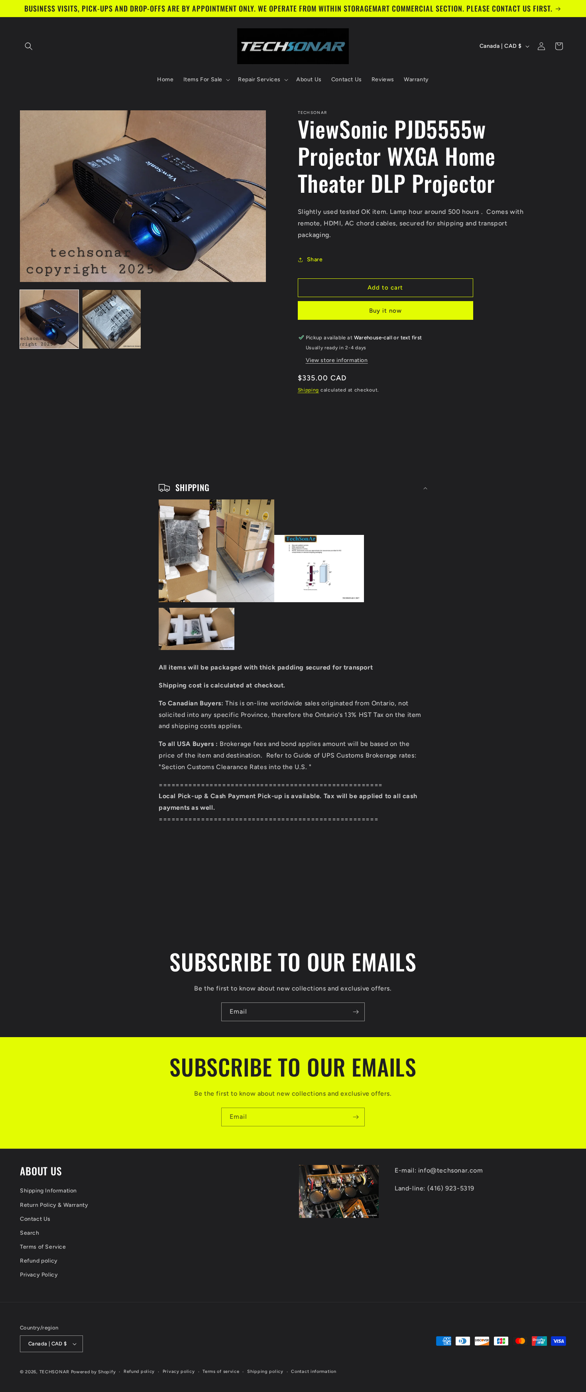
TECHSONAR (54, 1371)
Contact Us (35, 1219)
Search (29, 1233)
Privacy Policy (39, 1275)
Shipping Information (48, 1191)
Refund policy (39, 1260)
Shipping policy (265, 1371)
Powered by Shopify (93, 1371)
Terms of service (221, 1371)
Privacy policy (179, 1371)
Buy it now (385, 310)
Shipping (308, 390)
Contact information (313, 1371)
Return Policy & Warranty (54, 1205)
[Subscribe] (355, 1011)
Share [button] (315, 259)
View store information (337, 360)
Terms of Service (43, 1246)
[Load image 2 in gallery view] (112, 319)
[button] (28, 46)
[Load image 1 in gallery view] (49, 319)
